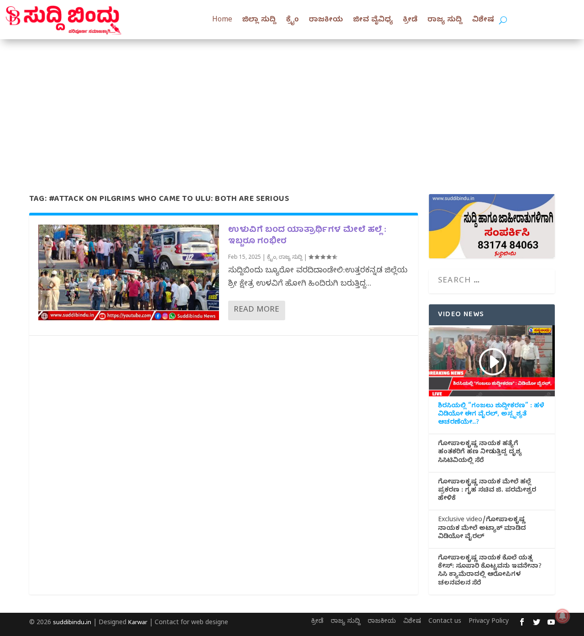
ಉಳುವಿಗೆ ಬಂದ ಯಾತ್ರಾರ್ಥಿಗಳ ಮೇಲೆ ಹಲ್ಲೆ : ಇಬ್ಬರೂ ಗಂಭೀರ (307, 236)
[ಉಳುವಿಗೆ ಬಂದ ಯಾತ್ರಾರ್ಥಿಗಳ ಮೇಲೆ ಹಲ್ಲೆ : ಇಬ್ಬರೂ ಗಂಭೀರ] (128, 275)
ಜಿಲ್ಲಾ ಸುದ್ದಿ (259, 20)
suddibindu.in (72, 623)
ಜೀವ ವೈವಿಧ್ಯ (373, 20)
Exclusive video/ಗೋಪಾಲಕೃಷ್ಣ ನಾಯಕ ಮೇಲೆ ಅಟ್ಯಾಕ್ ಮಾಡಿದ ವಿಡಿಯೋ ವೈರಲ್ (482, 529)
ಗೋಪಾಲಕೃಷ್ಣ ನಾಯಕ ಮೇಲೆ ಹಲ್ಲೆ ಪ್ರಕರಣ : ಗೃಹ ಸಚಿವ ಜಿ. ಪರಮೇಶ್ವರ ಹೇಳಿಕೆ (487, 491)
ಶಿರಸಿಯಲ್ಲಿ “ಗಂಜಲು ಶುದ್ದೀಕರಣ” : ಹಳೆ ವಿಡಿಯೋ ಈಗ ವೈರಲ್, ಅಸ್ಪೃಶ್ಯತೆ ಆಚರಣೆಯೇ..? (491, 415)
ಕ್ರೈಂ (292, 20)
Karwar (137, 623)
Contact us (444, 622)
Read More (256, 310)
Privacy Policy (489, 622)
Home (222, 20)
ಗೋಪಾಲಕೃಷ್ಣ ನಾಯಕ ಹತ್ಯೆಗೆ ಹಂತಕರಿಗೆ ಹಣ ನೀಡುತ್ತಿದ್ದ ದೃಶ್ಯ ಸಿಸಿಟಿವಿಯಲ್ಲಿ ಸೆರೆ (480, 453)
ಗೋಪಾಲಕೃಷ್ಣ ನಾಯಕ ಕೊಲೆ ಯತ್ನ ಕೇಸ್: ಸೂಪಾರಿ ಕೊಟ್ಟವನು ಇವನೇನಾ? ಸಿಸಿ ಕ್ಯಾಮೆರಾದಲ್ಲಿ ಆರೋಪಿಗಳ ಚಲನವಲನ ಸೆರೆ (490, 571)
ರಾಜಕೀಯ (326, 20)
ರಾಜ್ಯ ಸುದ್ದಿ (445, 20)
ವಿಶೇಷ (483, 20)
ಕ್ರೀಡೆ (410, 20)
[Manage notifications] (562, 616)
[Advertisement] (292, 107)
